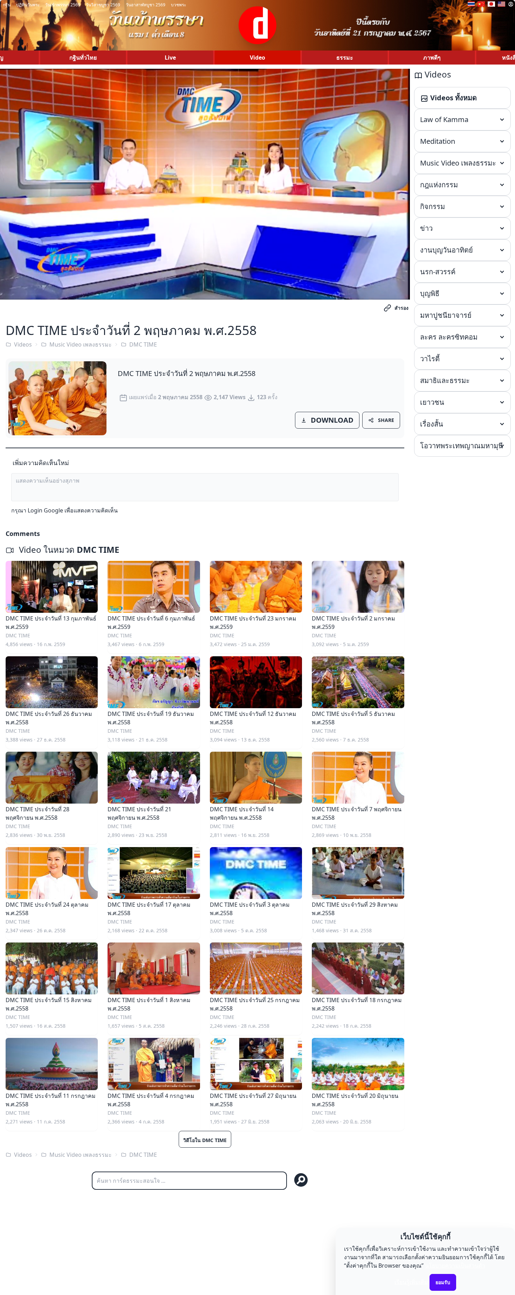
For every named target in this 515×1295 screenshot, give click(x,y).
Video (257, 57)
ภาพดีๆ (432, 57)
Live (170, 57)
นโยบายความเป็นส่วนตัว (455, 1265)
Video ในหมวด (68, 549)
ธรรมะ (344, 57)
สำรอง (401, 307)
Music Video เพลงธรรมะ (80, 344)
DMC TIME (143, 344)
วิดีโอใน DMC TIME (205, 1140)
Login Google (45, 510)
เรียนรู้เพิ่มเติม (411, 1282)
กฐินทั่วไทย (83, 57)
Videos (23, 344)
